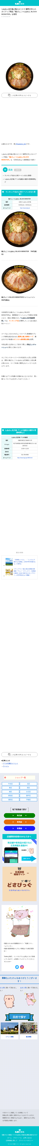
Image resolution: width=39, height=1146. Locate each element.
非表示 (18, 170)
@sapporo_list (21, 144)
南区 (10, 791)
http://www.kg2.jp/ (25, 208)
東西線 (19, 822)
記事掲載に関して (11, 1140)
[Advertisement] (19, 40)
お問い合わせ (27, 1138)
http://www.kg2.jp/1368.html (24, 457)
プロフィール (17, 1138)
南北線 (19, 815)
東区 (10, 788)
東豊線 (19, 828)
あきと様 (23, 987)
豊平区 (28, 795)
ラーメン (6, 766)
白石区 (28, 791)
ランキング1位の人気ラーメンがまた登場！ (18, 175)
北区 (28, 784)
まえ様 (2, 987)
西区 (28, 788)
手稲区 (28, 799)
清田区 (10, 799)
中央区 (10, 784)
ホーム (9, 1138)
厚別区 (10, 795)
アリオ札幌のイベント (10, 763)
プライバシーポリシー (26, 1140)
